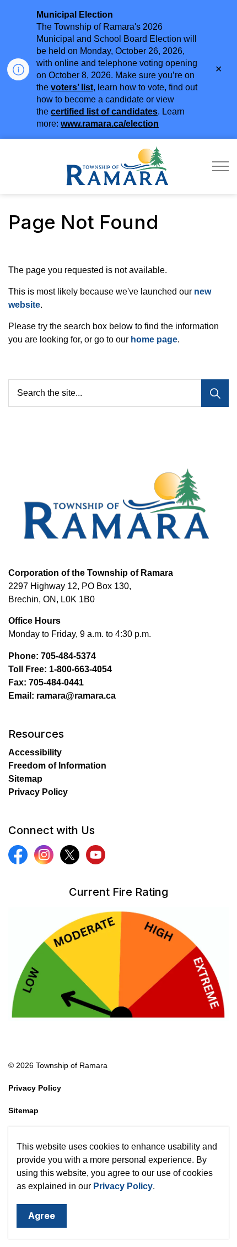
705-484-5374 (68, 656)
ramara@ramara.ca (76, 695)
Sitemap (25, 778)
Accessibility (35, 752)
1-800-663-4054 (80, 669)
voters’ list (72, 87)
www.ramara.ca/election (110, 123)
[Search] (215, 393)
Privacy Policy (123, 1186)
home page (154, 339)
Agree (41, 1215)
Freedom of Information (57, 765)
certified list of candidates (104, 111)
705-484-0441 (56, 682)
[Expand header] (220, 166)
